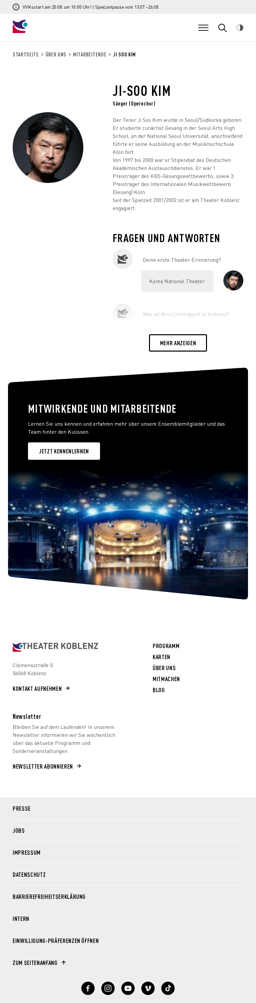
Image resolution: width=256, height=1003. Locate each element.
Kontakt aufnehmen (37, 688)
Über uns (56, 54)
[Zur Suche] (222, 27)
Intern (21, 919)
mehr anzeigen (178, 343)
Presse (22, 808)
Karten (161, 657)
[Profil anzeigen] (88, 988)
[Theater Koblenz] (55, 30)
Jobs (19, 830)
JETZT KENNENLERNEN (64, 451)
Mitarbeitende (90, 54)
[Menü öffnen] (203, 27)
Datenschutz (29, 874)
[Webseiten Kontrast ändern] (240, 27)
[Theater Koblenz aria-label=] (55, 647)
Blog (159, 690)
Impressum (27, 852)
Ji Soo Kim (124, 54)
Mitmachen (166, 679)
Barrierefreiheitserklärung (49, 896)
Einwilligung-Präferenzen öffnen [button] (56, 940)
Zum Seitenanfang (35, 963)
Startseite (26, 54)
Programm (166, 646)
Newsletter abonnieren (43, 766)
